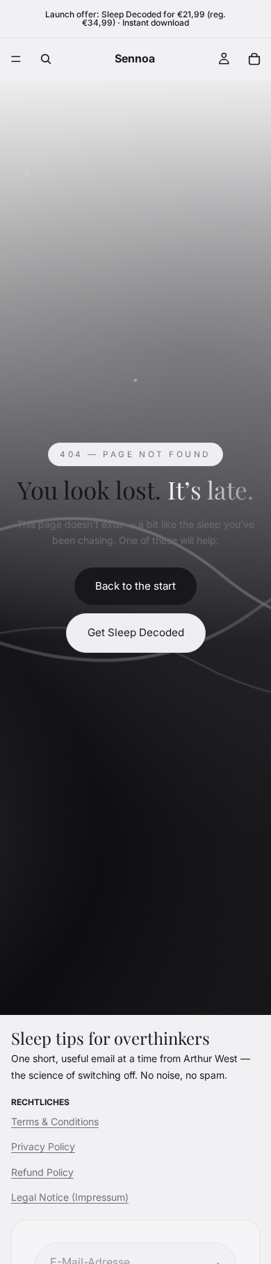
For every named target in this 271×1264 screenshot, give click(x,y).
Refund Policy (42, 1172)
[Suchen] (46, 59)
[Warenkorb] (254, 59)
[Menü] (16, 59)
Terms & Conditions (55, 1121)
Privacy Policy (43, 1147)
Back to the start (135, 585)
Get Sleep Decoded (136, 632)
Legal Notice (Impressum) (70, 1197)
